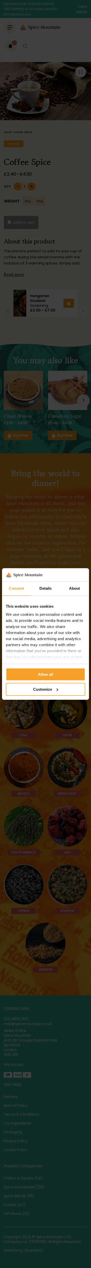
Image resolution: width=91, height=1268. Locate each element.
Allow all (45, 674)
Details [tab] (45, 588)
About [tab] (74, 588)
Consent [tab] (16, 588)
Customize (42, 689)
